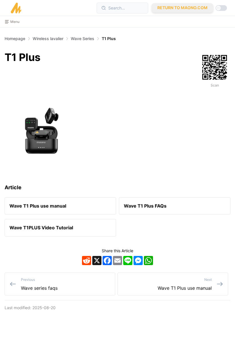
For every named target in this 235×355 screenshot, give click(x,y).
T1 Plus (109, 38)
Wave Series (82, 38)
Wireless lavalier (48, 38)
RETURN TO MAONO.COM (182, 7)
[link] (48, 39)
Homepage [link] (15, 39)
